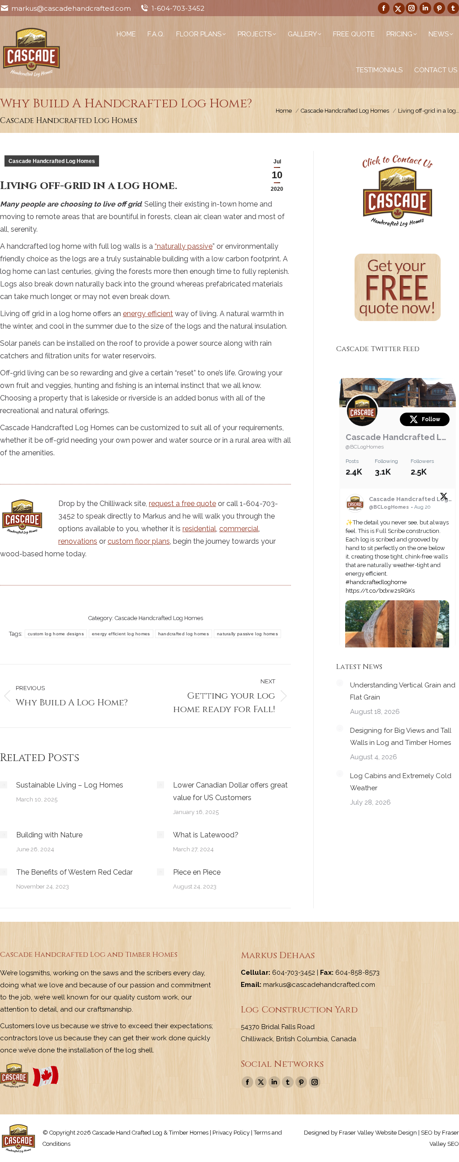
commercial (239, 528)
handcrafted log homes (183, 633)
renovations (77, 541)
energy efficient (148, 313)
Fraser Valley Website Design (378, 1132)
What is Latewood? (205, 835)
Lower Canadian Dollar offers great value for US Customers (230, 791)
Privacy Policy (231, 1132)
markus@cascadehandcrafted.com (71, 8)
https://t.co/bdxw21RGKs (380, 590)
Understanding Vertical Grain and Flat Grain (402, 691)
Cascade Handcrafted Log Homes (52, 161)
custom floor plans (139, 541)
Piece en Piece (197, 872)
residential (199, 528)
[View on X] (444, 498)
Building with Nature (49, 835)
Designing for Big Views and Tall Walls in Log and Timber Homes (400, 736)
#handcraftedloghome (376, 582)
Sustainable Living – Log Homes (69, 785)
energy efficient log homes (121, 633)
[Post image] (3, 784)
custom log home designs (56, 633)
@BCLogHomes (365, 447)
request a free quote (182, 503)
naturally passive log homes (247, 633)
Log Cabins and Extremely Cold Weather (400, 782)
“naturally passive (183, 246)
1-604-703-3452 (178, 8)
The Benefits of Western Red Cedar (74, 872)
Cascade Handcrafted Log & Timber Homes (398, 437)
